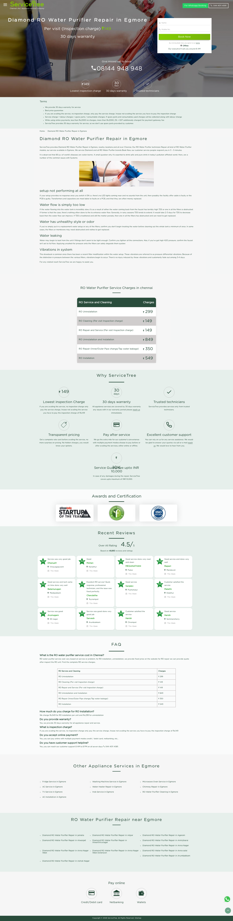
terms (198, 43)
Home (42, 131)
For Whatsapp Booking (195, 6)
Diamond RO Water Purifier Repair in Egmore (67, 131)
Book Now (184, 37)
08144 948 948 (119, 69)
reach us (136, 410)
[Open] (5, 5)
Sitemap (138, 918)
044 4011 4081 (220, 6)
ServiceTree (112, 918)
